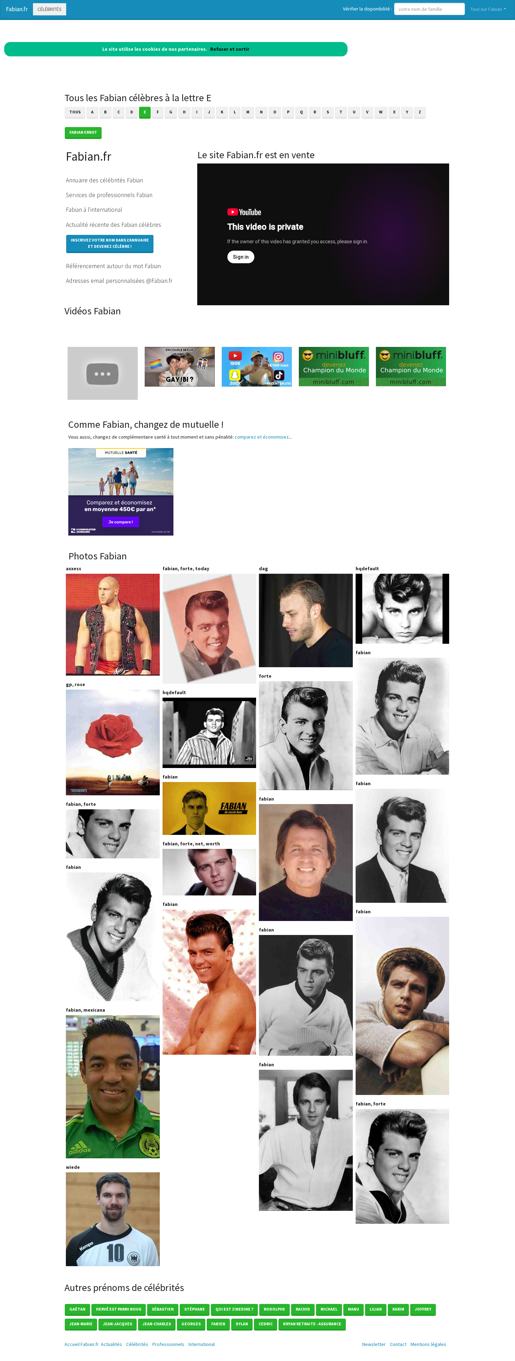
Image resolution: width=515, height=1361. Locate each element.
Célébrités (49, 9)
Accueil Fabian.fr (81, 1344)
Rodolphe (274, 1309)
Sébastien (163, 1309)
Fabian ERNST (83, 132)
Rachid (303, 1309)
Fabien (218, 1323)
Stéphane (194, 1309)
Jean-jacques (117, 1323)
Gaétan (77, 1309)
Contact (398, 1344)
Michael (329, 1309)
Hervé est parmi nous (118, 1309)
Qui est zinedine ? (234, 1309)
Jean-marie (80, 1323)
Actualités (111, 1344)
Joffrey (423, 1309)
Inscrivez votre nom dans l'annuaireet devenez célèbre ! (110, 243)
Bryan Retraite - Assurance (312, 1323)
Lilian (376, 1309)
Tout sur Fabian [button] (486, 9)
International (201, 1344)
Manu (353, 1309)
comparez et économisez (262, 437)
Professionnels (168, 1344)
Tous (75, 111)
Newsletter (374, 1344)
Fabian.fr (17, 9)
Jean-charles (157, 1323)
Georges (191, 1323)
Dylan (242, 1323)
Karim (398, 1309)
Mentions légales (428, 1344)
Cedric (266, 1323)
